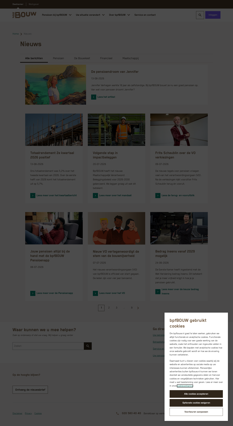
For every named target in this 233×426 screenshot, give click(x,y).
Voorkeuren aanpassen (196, 412)
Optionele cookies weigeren (196, 403)
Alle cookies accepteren (196, 394)
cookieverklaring (185, 386)
